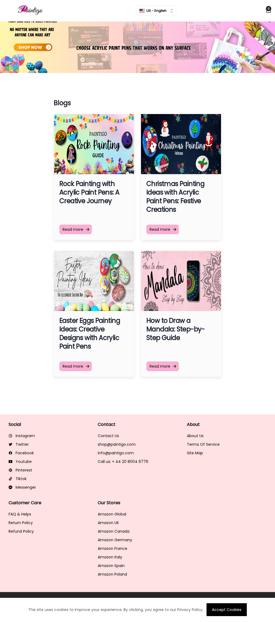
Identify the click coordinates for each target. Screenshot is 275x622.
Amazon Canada (113, 531)
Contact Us (108, 435)
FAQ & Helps (20, 514)
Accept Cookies (226, 609)
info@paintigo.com (116, 453)
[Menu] (9, 10)
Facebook (25, 453)
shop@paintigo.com (117, 444)
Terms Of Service (203, 444)
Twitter (22, 444)
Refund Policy (21, 531)
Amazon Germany (115, 540)
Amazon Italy (110, 557)
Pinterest (24, 470)
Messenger (26, 487)
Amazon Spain (111, 565)
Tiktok (21, 478)
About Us (195, 435)
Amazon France (112, 548)
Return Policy (21, 522)
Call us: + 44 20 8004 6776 (123, 461)
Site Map (195, 453)
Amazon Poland (112, 574)
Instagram (25, 435)
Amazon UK (108, 522)
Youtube (24, 461)
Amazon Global (112, 514)
